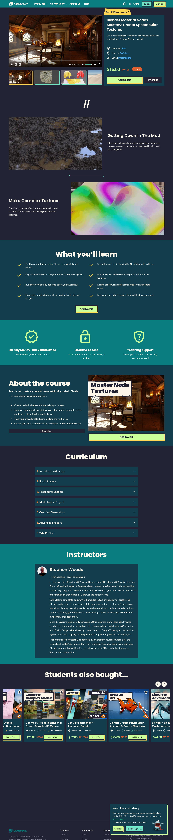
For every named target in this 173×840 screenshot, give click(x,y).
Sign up (159, 3)
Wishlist (153, 79)
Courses (64, 835)
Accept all (118, 829)
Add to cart (124, 79)
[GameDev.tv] (19, 4)
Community (57, 3)
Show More (46, 431)
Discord (85, 835)
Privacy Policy (119, 819)
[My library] (124, 4)
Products (39, 3)
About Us (75, 3)
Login (147, 3)
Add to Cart (96, 737)
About (106, 835)
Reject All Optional (134, 829)
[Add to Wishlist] (103, 692)
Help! (87, 3)
